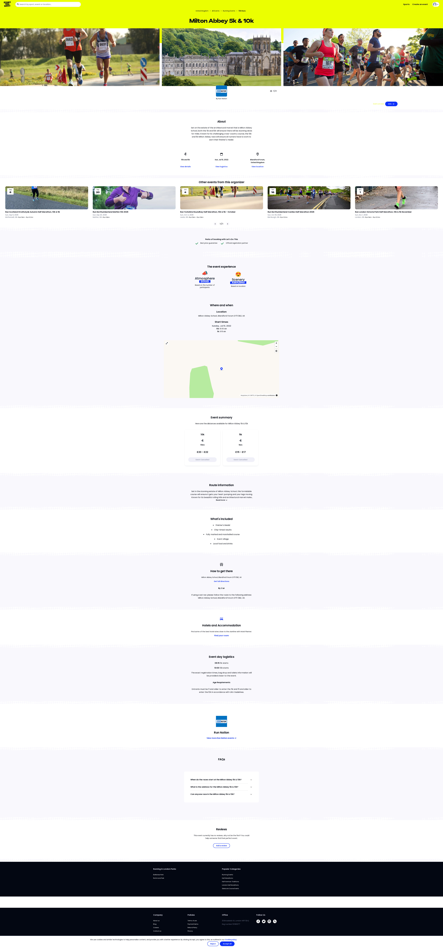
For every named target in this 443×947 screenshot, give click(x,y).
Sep (10, 190)
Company (158, 915)
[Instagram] (270, 923)
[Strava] (275, 923)
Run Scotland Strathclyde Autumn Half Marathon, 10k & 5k (32, 212)
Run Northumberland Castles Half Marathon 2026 (291, 212)
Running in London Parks (164, 869)
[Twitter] (264, 923)
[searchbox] (48, 4)
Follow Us (260, 915)
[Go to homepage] (8, 4)
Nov (360, 190)
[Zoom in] (276, 343)
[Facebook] (259, 923)
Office (225, 915)
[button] (221, 369)
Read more (220, 500)
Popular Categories (231, 869)
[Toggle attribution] (276, 395)
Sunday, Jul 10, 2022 (221, 326)
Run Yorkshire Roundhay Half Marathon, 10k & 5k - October (208, 212)
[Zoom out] (276, 346)
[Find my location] (276, 351)
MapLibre (244, 395)
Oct (185, 190)
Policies (191, 915)
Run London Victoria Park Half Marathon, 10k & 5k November (383, 212)
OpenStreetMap (261, 395)
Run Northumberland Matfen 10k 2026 (110, 212)
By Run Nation (221, 98)
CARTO (251, 395)
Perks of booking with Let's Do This (221, 239)
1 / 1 (221, 223)
